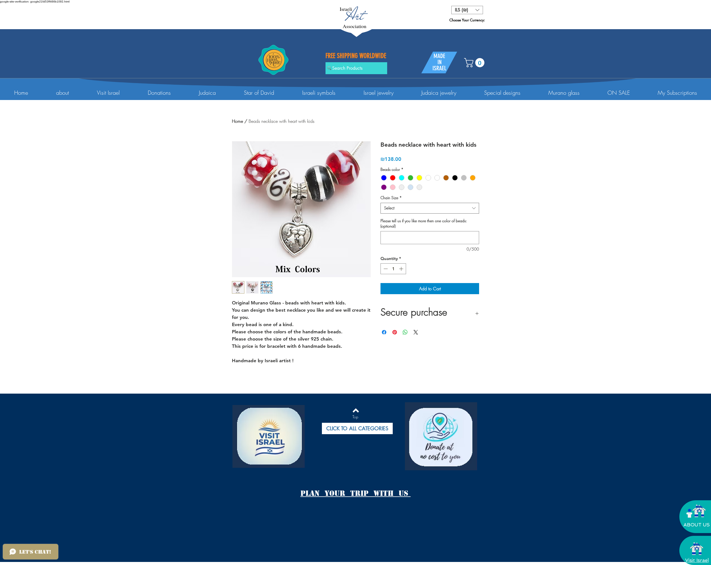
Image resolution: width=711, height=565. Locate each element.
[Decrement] (385, 269)
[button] (467, 10)
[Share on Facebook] (384, 332)
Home (237, 121)
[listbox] (467, 10)
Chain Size (391, 197)
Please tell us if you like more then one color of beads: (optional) (423, 223)
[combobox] (429, 208)
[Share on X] (415, 332)
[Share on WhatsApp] (405, 332)
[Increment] (401, 269)
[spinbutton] (393, 269)
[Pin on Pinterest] (394, 332)
